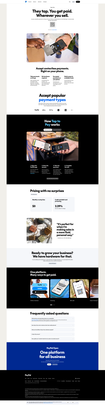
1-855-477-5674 (54, 29)
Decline (73, 402)
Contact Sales (55, 364)
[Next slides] (75, 291)
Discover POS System (52, 263)
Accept (68, 402)
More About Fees (34, 194)
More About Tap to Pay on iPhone (52, 178)
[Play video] (52, 47)
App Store (32, 173)
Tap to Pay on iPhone (35, 319)
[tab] (48, 130)
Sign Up (49, 364)
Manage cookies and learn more (48, 402)
